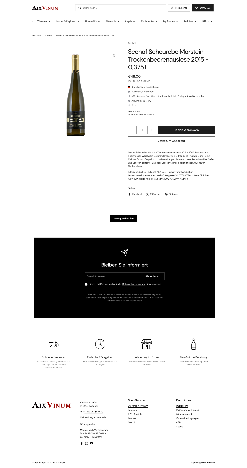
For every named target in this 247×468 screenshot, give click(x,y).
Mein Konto (181, 7)
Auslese (48, 35)
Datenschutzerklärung (133, 284)
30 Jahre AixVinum (138, 405)
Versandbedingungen (187, 418)
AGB (178, 422)
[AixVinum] (45, 8)
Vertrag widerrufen (124, 218)
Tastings (132, 409)
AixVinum (60, 462)
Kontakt (132, 418)
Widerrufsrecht (184, 414)
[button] (203, 7)
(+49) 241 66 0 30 (93, 411)
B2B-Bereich (135, 414)
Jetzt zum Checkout (171, 141)
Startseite (36, 35)
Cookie (179, 426)
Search (131, 422)
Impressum (182, 405)
